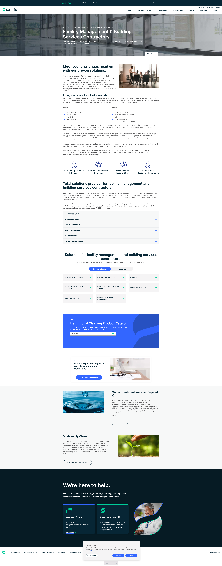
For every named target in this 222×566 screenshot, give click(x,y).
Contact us (70, 532)
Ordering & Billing (15, 552)
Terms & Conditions (75, 552)
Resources (203, 10)
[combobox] (93, 334)
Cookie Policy (91, 550)
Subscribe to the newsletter (89, 377)
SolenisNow (61, 552)
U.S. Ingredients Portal (31, 552)
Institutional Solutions (79, 27)
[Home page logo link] (9, 11)
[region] (111, 550)
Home (64, 27)
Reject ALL (118, 555)
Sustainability (162, 10)
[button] (110, 214)
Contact (215, 10)
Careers (191, 10)
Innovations (122, 269)
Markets (130, 10)
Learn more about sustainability (77, 462)
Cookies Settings (111, 563)
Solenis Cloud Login (48, 552)
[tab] (111, 214)
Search (218, 7)
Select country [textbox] (75, 333)
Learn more (120, 424)
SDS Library (210, 7)
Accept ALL (131, 555)
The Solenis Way (177, 10)
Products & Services (145, 10)
